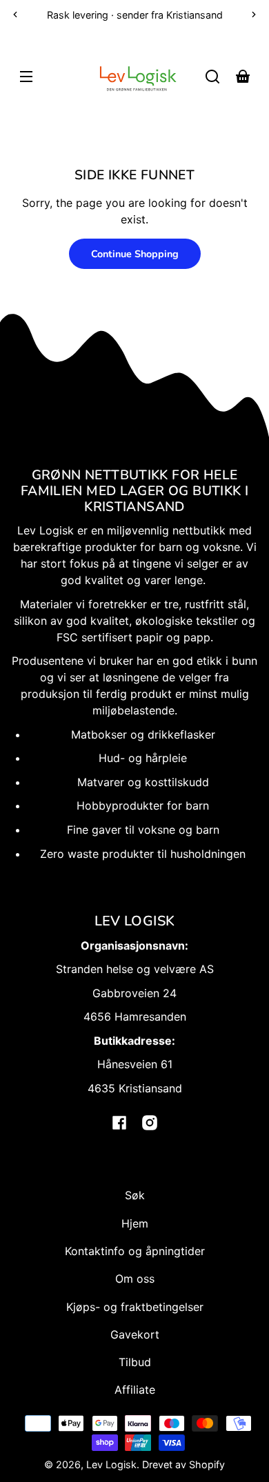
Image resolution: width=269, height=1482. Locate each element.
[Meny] (26, 76)
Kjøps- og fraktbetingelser (134, 1307)
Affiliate (134, 1389)
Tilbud (135, 1362)
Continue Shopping (135, 254)
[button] (212, 76)
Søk (135, 1195)
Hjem (134, 1223)
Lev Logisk (111, 1464)
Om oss (135, 1278)
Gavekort (134, 1334)
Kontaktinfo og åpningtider (135, 1251)
